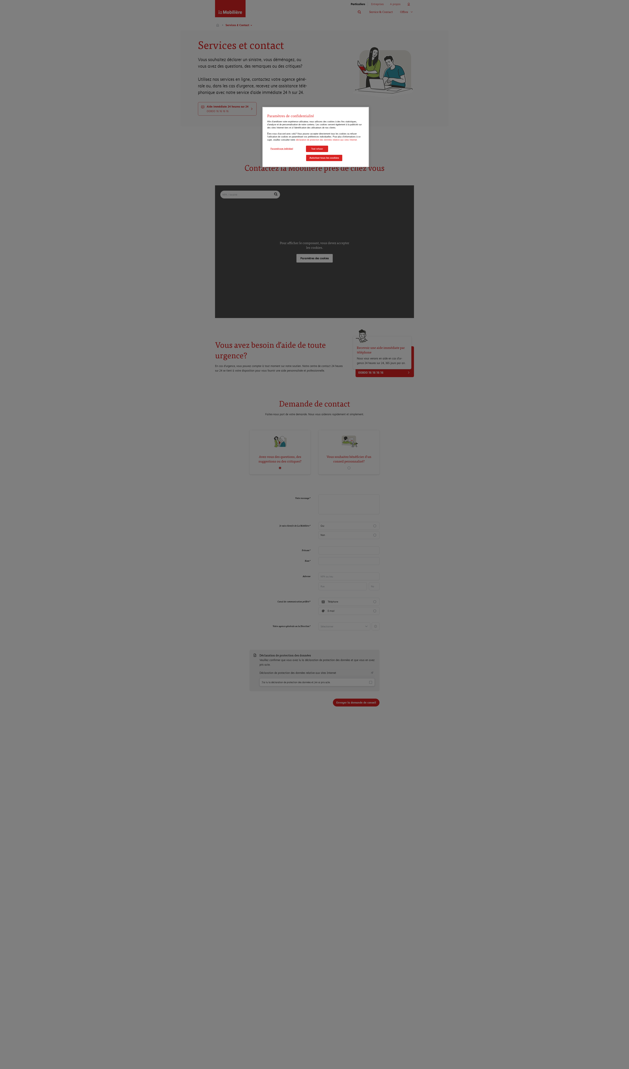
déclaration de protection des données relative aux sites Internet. (327, 140)
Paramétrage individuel (282, 148)
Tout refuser (317, 148)
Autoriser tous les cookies (324, 158)
